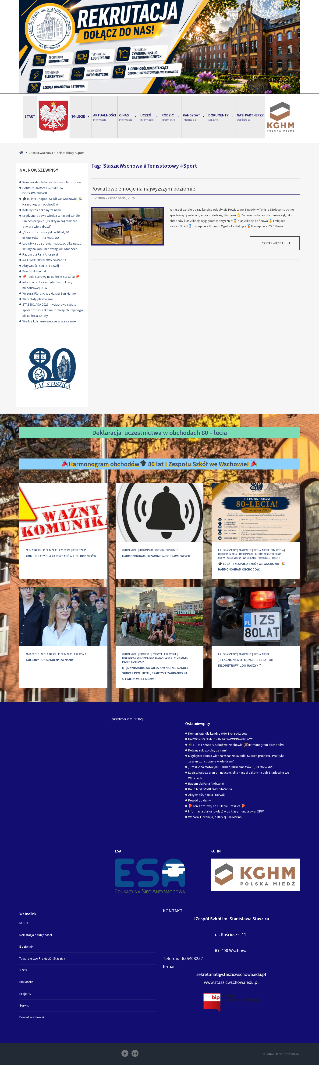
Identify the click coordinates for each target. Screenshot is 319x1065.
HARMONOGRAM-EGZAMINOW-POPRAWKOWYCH (156, 556)
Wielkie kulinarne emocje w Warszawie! (49, 321)
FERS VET (157, 654)
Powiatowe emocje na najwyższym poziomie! (144, 188)
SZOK (23, 970)
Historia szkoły (227, 554)
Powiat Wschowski (32, 1017)
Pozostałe (172, 550)
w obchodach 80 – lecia (195, 432)
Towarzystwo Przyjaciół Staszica (42, 958)
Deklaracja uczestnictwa (127, 432)
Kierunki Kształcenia (268, 554)
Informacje (50, 550)
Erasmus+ (145, 654)
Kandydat (64, 550)
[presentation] (63, 512)
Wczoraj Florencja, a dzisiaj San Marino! (49, 293)
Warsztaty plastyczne (37, 299)
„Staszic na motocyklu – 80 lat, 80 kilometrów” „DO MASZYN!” (230, 767)
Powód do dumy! (34, 271)
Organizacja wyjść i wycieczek (237, 558)
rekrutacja (79, 550)
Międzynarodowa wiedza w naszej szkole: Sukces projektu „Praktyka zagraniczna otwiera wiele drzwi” (51, 221)
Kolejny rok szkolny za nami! (41, 210)
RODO (23, 923)
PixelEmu (294, 1054)
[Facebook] (124, 1053)
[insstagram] (134, 1053)
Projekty (25, 994)
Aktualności (33, 550)
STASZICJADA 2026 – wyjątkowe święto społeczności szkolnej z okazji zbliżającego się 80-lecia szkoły (52, 310)
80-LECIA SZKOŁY (227, 550)
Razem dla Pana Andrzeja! (40, 254)
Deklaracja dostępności (35, 935)
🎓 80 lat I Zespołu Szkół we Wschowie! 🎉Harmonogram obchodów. (236, 745)
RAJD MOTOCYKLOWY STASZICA (44, 260)
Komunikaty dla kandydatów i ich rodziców (52, 182)
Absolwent (245, 550)
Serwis (24, 1005)
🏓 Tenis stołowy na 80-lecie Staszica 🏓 (50, 276)
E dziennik (26, 946)
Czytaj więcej (281, 245)
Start (30, 116)
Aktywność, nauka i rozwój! (41, 266)
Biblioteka (277, 550)
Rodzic (276, 558)
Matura (159, 550)
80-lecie (78, 116)
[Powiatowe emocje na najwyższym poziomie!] (127, 226)
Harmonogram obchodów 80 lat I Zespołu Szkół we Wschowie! (160, 464)
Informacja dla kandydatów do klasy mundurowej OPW (226, 811)
